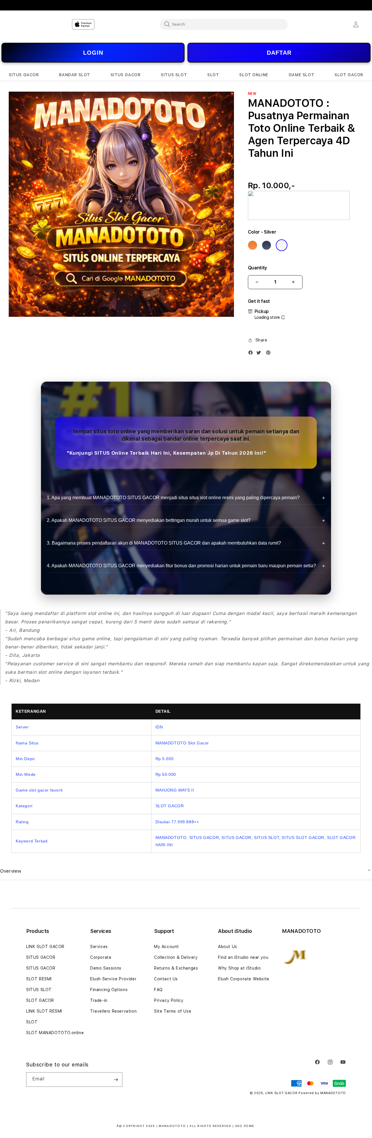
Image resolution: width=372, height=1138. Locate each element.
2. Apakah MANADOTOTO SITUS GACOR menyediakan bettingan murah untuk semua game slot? (149, 520)
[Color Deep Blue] (266, 245)
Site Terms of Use (172, 1011)
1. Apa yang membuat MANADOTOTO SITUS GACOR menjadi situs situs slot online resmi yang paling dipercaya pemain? (173, 497)
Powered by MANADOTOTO (322, 1093)
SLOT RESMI (39, 979)
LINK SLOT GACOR (45, 946)
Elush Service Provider (113, 979)
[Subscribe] (115, 1079)
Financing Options (109, 989)
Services (99, 946)
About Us (227, 946)
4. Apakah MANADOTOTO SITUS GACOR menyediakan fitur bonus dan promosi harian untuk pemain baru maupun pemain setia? (181, 565)
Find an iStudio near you (243, 957)
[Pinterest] (270, 354)
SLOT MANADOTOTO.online (55, 1032)
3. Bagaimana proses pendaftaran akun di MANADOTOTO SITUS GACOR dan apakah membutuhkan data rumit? (164, 542)
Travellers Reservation (113, 1011)
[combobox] (224, 24)
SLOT (31, 1022)
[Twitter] (260, 354)
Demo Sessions (105, 968)
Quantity (257, 268)
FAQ (158, 989)
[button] (24, 74)
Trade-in (99, 1000)
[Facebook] (252, 354)
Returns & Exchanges (176, 968)
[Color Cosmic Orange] (252, 245)
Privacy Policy (168, 1000)
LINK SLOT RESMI (44, 1011)
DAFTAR (279, 52)
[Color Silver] (281, 245)
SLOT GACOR (40, 1000)
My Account (166, 946)
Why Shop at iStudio (239, 968)
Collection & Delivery (176, 957)
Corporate (100, 957)
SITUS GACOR (41, 957)
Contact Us (166, 979)
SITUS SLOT (39, 989)
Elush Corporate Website (243, 979)
